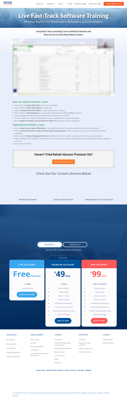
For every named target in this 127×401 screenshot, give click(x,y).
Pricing (69, 4)
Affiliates (88, 370)
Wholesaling (34, 339)
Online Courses (60, 356)
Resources (58, 363)
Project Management (13, 352)
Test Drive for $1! (63, 162)
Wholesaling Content (27, 199)
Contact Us (82, 339)
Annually (75, 244)
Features (39, 4)
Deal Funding (10, 348)
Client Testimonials (85, 352)
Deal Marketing (11, 344)
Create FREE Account (113, 4)
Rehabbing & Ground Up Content (99, 199)
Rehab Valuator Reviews (55, 370)
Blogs (56, 359)
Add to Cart (63, 321)
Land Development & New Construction (39, 355)
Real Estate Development (63, 348)
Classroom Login (95, 4)
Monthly (50, 244)
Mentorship (58, 339)
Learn (61, 4)
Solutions (50, 4)
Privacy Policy (40, 370)
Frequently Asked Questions (84, 344)
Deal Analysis (10, 340)
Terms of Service (70, 370)
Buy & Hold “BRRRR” (37, 346)
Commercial (34, 350)
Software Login (80, 4)
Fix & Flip (33, 343)
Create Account (27, 294)
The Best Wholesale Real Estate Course (63, 344)
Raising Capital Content (63, 199)
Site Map (81, 370)
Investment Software (13, 357)
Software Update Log (85, 348)
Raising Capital (59, 352)
